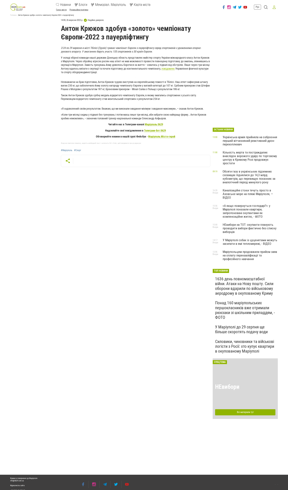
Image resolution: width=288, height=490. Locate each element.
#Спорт (77, 150)
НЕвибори (227, 386)
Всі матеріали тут (245, 412)
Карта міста (142, 4)
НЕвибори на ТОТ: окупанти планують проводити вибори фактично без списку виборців (249, 228)
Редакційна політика (79, 10)
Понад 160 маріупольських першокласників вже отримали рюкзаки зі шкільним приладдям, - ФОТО (245, 310)
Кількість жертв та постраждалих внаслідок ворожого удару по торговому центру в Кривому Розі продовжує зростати (250, 158)
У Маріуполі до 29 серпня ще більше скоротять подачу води (241, 329)
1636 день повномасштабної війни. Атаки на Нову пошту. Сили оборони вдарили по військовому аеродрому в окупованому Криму (244, 286)
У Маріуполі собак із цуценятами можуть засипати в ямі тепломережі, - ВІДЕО (250, 242)
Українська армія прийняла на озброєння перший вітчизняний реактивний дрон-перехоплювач (250, 140)
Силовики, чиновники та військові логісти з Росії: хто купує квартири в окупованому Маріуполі (244, 346)
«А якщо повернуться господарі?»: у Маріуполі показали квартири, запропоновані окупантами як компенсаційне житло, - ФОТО (246, 211)
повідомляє (168, 68)
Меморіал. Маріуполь (110, 4)
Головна (13, 15)
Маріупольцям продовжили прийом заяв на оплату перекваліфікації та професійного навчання (250, 255)
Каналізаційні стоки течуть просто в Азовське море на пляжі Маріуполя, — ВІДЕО (248, 194)
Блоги (83, 4)
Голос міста (61, 10)
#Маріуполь (66, 150)
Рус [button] (257, 7)
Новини (65, 4)
